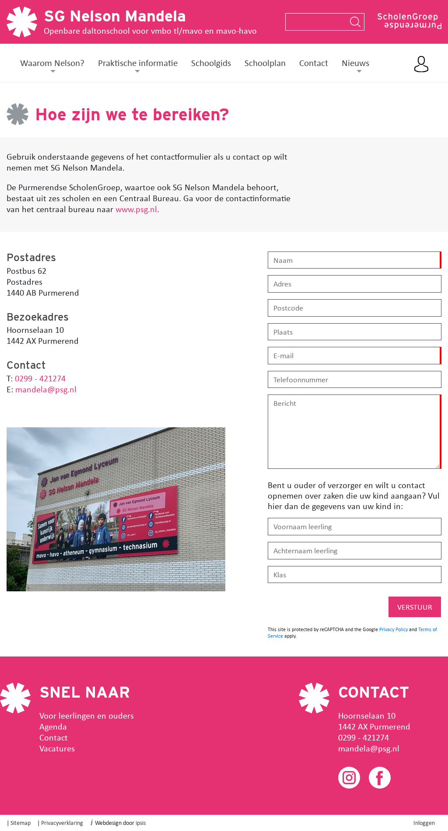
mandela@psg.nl (45, 389)
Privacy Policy (393, 629)
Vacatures (57, 748)
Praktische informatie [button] (138, 62)
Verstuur (414, 606)
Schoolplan (265, 62)
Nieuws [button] (355, 62)
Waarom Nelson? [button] (52, 62)
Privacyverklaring (62, 822)
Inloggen (424, 822)
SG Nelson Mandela (115, 15)
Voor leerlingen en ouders (86, 715)
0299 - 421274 (39, 378)
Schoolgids (211, 62)
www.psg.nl (136, 209)
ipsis (141, 822)
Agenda (53, 726)
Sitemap (20, 822)
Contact (313, 62)
